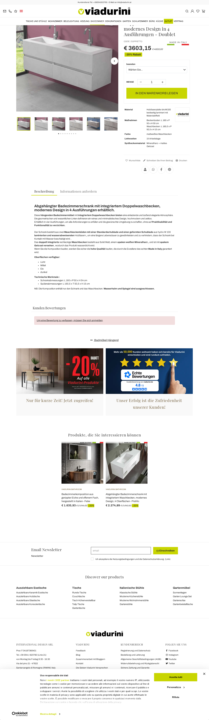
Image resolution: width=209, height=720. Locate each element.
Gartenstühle (126, 604)
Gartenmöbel (181, 587)
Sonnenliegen (180, 592)
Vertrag (178, 21)
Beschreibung (44, 191)
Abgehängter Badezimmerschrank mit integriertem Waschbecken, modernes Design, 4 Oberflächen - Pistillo (126, 497)
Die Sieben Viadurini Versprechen (92, 668)
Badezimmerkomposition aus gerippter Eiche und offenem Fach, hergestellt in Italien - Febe (80, 497)
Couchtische (78, 596)
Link (168, 559)
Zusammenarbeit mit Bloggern (90, 659)
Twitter (171, 663)
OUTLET (168, 21)
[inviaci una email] (4, 11)
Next (114, 61)
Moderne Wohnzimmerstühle (134, 600)
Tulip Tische (78, 604)
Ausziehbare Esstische (31, 587)
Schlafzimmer (140, 21)
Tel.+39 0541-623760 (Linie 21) (31, 655)
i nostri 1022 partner (57, 680)
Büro (152, 21)
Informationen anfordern (78, 191)
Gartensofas (179, 600)
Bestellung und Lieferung (133, 655)
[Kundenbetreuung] (10, 11)
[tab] (44, 191)
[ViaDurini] (104, 11)
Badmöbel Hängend (106, 340)
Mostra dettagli (48, 714)
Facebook (173, 650)
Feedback (81, 650)
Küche (159, 21)
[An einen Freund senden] (145, 170)
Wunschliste (134, 160)
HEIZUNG (84, 21)
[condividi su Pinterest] (169, 170)
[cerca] (186, 11)
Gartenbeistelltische (183, 604)
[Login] (192, 11)
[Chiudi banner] (204, 674)
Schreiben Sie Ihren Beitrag (159, 160)
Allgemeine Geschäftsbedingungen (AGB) (141, 659)
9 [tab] (78, 136)
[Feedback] (15, 11)
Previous (20, 61)
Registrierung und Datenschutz (135, 650)
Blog (78, 655)
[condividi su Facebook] (161, 170)
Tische (76, 587)
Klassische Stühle (128, 592)
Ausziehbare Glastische (28, 600)
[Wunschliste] (95, 457)
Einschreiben (167, 550)
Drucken (183, 160)
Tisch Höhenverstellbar (83, 600)
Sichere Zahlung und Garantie (135, 668)
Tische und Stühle (36, 21)
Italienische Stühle (132, 587)
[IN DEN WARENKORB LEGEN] (95, 450)
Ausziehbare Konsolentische (30, 604)
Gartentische (78, 608)
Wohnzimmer (55, 21)
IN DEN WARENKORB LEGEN (156, 93)
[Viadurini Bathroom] (182, 115)
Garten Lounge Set (182, 596)
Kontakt (79, 663)
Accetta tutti (175, 677)
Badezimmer (97, 21)
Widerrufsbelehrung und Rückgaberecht (140, 663)
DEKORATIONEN (113, 21)
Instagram (173, 655)
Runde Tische (79, 592)
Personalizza (174, 687)
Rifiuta (175, 697)
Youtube (172, 659)
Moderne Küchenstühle (131, 596)
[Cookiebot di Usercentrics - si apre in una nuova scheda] (19, 714)
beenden (130, 64)
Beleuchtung (71, 21)
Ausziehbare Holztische (28, 596)
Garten (127, 21)
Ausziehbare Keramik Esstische (32, 592)
